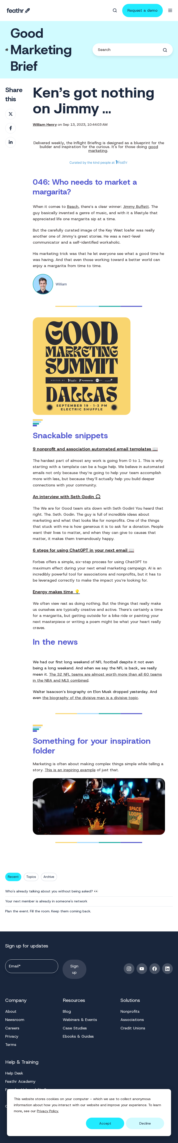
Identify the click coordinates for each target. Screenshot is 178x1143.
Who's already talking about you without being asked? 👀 (51, 891)
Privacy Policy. (48, 1111)
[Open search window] (114, 10)
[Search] (165, 50)
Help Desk (14, 1073)
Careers (12, 1028)
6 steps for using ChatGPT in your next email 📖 (83, 550)
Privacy (11, 1036)
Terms (10, 1044)
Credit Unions (132, 1028)
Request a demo (142, 10)
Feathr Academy (20, 1081)
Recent (13, 877)
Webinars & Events (80, 1019)
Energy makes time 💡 (56, 592)
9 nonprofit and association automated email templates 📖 (95, 449)
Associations (132, 1019)
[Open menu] (170, 10)
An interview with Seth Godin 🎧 (67, 496)
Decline (145, 1123)
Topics (31, 877)
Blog (67, 1011)
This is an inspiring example (70, 770)
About (10, 1011)
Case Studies (75, 1028)
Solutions (130, 1000)
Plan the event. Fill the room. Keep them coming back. (48, 911)
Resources (74, 1000)
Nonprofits (130, 1011)
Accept (105, 1123)
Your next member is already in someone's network (46, 901)
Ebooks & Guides (78, 1036)
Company (16, 1000)
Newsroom (14, 1019)
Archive (48, 877)
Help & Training (21, 1062)
